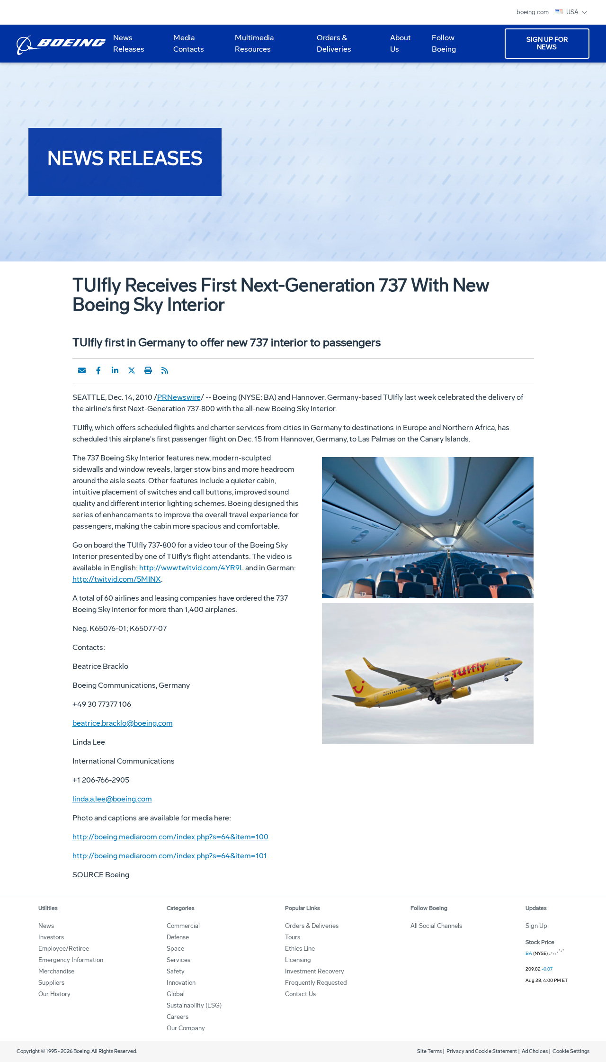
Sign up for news (547, 43)
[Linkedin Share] (115, 370)
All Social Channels (436, 925)
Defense (178, 937)
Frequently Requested (316, 982)
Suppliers (51, 982)
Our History (54, 994)
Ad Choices (535, 1051)
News (46, 925)
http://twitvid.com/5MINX (116, 579)
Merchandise (56, 971)
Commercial (183, 925)
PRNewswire (179, 397)
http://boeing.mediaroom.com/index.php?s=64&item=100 (170, 836)
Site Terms (429, 1051)
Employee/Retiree (63, 948)
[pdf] (181, 370)
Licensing (298, 959)
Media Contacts (188, 43)
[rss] (165, 370)
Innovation (181, 982)
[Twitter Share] (132, 370)
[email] (82, 370)
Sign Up (536, 925)
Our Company (186, 1028)
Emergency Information (70, 959)
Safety (176, 971)
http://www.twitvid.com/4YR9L (191, 567)
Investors (51, 937)
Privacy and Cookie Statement (481, 1051)
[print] (148, 370)
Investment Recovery (314, 971)
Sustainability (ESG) (194, 1005)
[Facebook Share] (98, 370)
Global (176, 994)
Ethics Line (300, 948)
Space (175, 948)
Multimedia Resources (250, 47)
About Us (397, 47)
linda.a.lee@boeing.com (112, 798)
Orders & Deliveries (330, 47)
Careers (177, 1016)
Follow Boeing (444, 43)
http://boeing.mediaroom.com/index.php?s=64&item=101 (169, 855)
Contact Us (300, 994)
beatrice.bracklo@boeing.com (122, 723)
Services (178, 959)
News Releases (128, 43)
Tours (292, 937)
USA (573, 12)
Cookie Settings (571, 1051)
